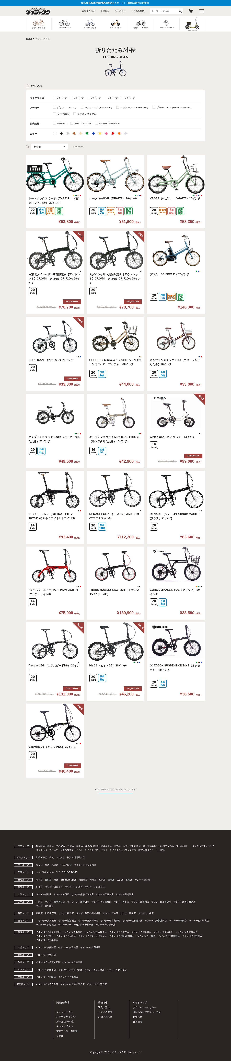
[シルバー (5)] (125, 133)
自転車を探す (88, 11)
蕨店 (47, 865)
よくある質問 (137, 11)
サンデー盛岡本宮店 (55, 902)
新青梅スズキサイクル (71, 850)
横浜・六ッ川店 (57, 857)
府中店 (79, 846)
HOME (29, 38)
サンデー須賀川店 (54, 887)
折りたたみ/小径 (65, 1021)
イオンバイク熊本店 (46, 969)
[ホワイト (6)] (55, 133)
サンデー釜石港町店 (101, 902)
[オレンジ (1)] (119, 133)
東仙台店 (83, 879)
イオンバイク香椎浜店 (187, 932)
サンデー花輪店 (110, 913)
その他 (59, 1036)
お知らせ (137, 1017)
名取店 (93, 879)
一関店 (39, 902)
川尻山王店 (50, 913)
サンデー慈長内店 (140, 902)
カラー (33, 133)
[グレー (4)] (68, 133)
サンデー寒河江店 (124, 894)
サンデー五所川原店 (88, 920)
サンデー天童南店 (104, 894)
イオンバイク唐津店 (72, 962)
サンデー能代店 (66, 913)
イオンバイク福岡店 (163, 932)
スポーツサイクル (65, 1016)
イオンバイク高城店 (90, 947)
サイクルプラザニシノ (203, 846)
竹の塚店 (60, 846)
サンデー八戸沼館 (47, 920)
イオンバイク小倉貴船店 (48, 932)
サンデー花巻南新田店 (78, 902)
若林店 (39, 879)
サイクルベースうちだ (47, 850)
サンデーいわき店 (74, 887)
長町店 (48, 879)
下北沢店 (160, 850)
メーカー (34, 107)
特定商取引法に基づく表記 (147, 1012)
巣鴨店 (117, 846)
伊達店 (39, 887)
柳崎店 (55, 865)
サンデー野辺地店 (67, 920)
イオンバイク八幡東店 (96, 932)
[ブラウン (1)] (74, 133)
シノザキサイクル (45, 872)
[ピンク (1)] (106, 133)
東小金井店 (181, 846)
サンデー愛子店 (142, 879)
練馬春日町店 (91, 846)
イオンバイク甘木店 (192, 936)
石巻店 (111, 879)
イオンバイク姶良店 (97, 984)
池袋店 (50, 846)
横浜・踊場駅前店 (76, 857)
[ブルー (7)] (93, 133)
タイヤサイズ (37, 97)
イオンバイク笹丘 (45, 936)
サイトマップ (140, 1002)
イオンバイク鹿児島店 (47, 984)
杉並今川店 (106, 846)
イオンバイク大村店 (46, 955)
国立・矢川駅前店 (132, 846)
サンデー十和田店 (178, 920)
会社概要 (137, 1021)
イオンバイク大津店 (95, 969)
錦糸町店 (40, 846)
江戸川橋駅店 (149, 846)
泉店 (56, 879)
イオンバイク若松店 (72, 932)
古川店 (120, 879)
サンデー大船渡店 (45, 906)
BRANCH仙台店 (68, 879)
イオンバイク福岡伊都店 (121, 936)
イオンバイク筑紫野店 (169, 936)
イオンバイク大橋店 (66, 936)
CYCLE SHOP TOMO (66, 872)
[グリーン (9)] (87, 133)
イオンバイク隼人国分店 (72, 984)
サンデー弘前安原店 (110, 920)
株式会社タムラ (146, 850)
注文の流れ (120, 11)
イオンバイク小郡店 (145, 936)
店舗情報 (103, 1002)
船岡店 (102, 879)
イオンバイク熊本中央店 (70, 969)
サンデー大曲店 (146, 913)
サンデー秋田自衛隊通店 (88, 913)
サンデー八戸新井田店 (156, 920)
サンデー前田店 (61, 894)
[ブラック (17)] (61, 133)
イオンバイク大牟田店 (47, 940)
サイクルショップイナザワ (123, 850)
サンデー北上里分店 (161, 902)
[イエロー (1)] (100, 133)
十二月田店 (66, 865)
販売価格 (34, 123)
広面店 (39, 913)
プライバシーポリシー (144, 1007)
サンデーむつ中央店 (199, 920)
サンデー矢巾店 (121, 902)
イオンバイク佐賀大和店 (48, 962)
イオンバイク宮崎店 (46, 977)
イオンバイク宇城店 (117, 969)
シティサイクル (64, 1012)
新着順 (37, 146)
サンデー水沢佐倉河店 (184, 902)
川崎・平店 (41, 857)
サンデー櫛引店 (43, 894)
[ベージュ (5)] (80, 133)
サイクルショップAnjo (85, 865)
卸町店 (129, 879)
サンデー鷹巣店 (128, 913)
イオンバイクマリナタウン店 (92, 936)
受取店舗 (105, 11)
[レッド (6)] (112, 133)
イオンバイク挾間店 (46, 947)
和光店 (39, 865)
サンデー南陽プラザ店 (83, 894)
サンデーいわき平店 (95, 887)
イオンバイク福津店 (141, 932)
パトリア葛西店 (166, 846)
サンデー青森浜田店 (106, 924)
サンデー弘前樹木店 (132, 920)
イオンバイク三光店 (68, 947)
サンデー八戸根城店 (46, 924)
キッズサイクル (64, 1026)
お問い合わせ (105, 1017)
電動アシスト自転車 (67, 1031)
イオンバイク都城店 (68, 977)
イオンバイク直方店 (119, 932)
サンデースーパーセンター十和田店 (75, 924)
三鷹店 (70, 846)
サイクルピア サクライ (96, 850)
